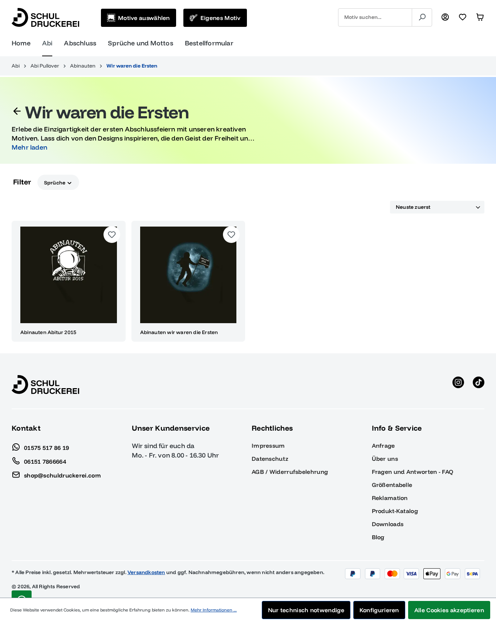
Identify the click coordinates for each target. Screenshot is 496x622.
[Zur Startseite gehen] (45, 17)
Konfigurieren (379, 610)
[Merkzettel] (462, 17)
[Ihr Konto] (445, 17)
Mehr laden (29, 147)
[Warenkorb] (480, 17)
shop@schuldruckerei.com (62, 475)
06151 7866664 (45, 461)
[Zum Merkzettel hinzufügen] (111, 234)
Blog (378, 537)
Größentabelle (392, 484)
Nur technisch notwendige (306, 610)
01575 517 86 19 (46, 447)
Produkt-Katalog (395, 511)
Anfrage (383, 445)
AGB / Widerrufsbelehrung (290, 471)
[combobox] (375, 17)
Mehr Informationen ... (214, 610)
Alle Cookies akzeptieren (449, 610)
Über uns (385, 458)
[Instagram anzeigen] (458, 384)
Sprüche (55, 182)
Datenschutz (270, 458)
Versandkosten (146, 572)
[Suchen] (422, 17)
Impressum (268, 445)
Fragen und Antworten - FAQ (413, 471)
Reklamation (390, 497)
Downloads (388, 524)
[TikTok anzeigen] (478, 384)
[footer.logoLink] (45, 384)
